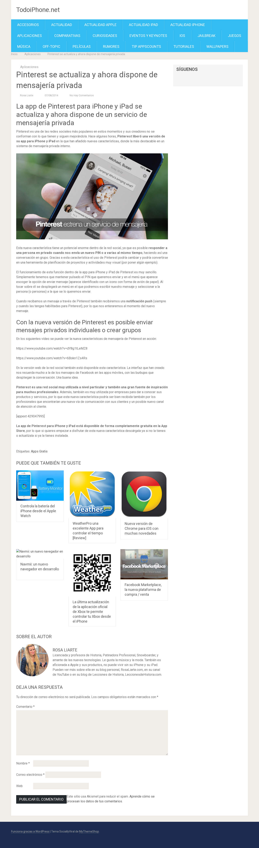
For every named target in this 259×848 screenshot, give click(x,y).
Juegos (234, 36)
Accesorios (28, 25)
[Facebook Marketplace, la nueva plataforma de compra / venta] (144, 564)
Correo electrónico (30, 775)
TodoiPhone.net (38, 9)
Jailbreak (206, 36)
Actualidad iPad (143, 25)
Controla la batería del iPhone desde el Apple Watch (38, 511)
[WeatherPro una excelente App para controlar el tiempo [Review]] (92, 494)
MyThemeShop (89, 831)
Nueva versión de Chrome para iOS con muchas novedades (141, 528)
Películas (82, 46)
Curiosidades (105, 36)
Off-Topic (51, 46)
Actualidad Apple (100, 25)
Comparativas (67, 36)
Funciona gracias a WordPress (30, 831)
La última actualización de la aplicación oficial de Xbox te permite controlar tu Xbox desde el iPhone (92, 611)
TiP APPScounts (146, 46)
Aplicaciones (29, 36)
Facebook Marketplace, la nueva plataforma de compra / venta (143, 590)
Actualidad (61, 25)
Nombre (23, 763)
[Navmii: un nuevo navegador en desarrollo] (40, 554)
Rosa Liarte (26, 95)
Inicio (14, 54)
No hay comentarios (82, 95)
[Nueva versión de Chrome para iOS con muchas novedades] (144, 494)
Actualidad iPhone (187, 25)
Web (19, 786)
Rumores (111, 46)
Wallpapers (217, 46)
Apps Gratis (39, 451)
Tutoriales (183, 46)
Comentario (25, 707)
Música (23, 46)
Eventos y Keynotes (148, 36)
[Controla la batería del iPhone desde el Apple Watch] (40, 485)
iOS (182, 36)
